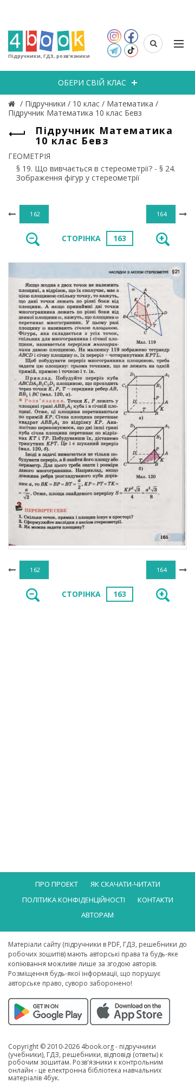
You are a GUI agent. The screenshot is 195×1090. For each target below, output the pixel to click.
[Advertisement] (97, 716)
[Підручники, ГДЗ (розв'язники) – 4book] (13, 103)
